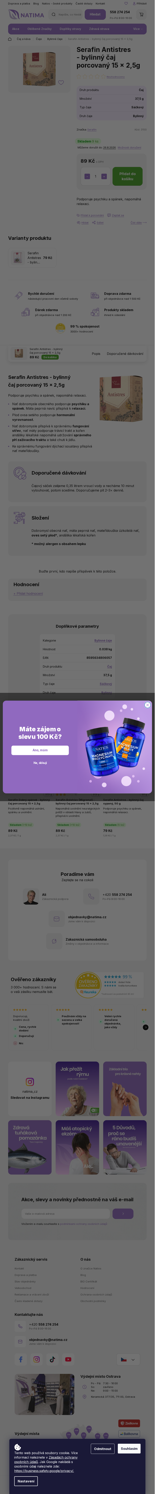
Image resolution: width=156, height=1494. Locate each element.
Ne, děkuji (40, 763)
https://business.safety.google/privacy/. (44, 1471)
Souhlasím (129, 1449)
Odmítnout (102, 1449)
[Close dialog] (148, 705)
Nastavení (26, 1481)
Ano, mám (40, 750)
